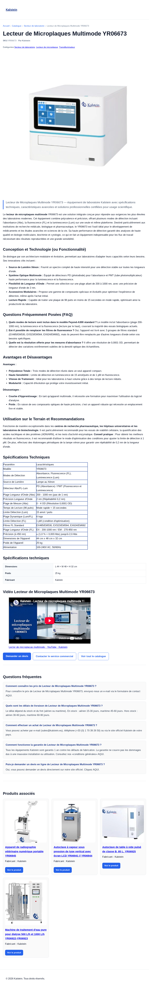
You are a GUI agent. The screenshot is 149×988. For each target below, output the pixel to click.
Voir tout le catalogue (93, 656)
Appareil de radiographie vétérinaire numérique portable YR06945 (24, 851)
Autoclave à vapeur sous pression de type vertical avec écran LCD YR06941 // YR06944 (73, 851)
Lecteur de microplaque (47, 47)
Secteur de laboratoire (24, 47)
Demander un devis (17, 656)
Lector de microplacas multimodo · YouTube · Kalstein (38, 647)
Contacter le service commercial (54, 656)
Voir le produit (14, 870)
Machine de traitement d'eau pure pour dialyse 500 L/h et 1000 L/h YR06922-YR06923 (26, 934)
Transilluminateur (67, 47)
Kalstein (11, 9)
